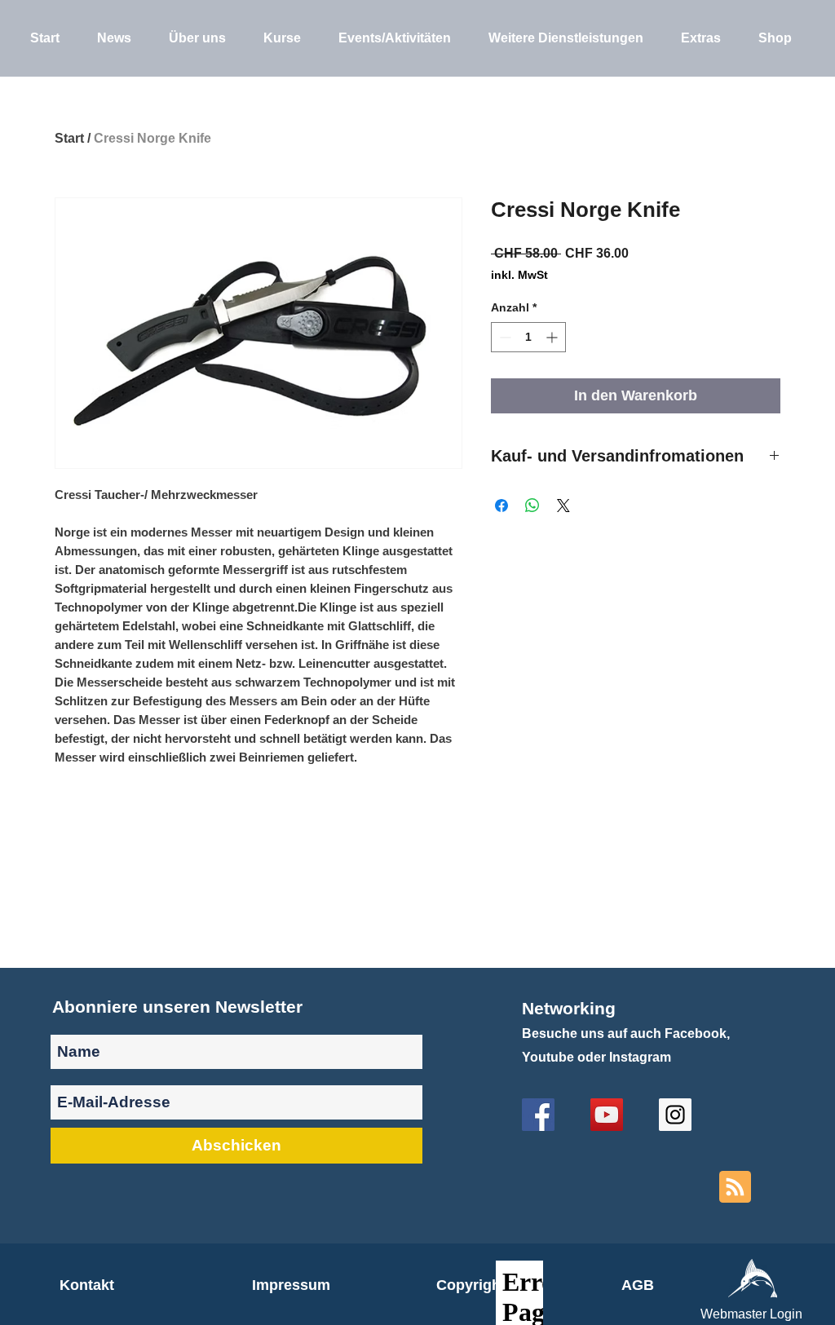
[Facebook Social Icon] (538, 1114)
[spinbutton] (528, 337)
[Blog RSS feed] (735, 1187)
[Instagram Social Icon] (675, 1114)
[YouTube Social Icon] (606, 1114)
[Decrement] (503, 337)
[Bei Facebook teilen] (501, 505)
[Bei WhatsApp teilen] (532, 505)
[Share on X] (563, 505)
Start (69, 138)
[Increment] (553, 337)
